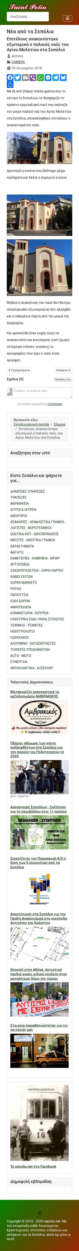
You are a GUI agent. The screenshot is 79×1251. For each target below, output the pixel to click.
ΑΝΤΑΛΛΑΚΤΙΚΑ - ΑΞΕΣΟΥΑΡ (31, 668)
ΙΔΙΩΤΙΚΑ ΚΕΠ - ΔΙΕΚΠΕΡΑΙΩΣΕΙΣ (34, 534)
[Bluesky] (63, 77)
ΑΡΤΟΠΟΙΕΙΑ (19, 564)
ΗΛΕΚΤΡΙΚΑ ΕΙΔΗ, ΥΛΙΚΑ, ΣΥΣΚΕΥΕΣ (37, 619)
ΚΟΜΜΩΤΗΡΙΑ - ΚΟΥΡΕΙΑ (29, 613)
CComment (55, 404)
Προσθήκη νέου (63, 379)
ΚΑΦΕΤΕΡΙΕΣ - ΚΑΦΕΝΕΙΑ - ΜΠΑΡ (35, 558)
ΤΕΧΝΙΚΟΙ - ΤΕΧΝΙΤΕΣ (26, 625)
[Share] (10, 84)
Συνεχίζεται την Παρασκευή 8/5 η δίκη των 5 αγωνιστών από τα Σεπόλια (38, 862)
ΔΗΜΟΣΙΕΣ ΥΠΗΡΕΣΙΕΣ (27, 491)
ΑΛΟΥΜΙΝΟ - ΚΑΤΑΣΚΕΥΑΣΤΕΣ (33, 643)
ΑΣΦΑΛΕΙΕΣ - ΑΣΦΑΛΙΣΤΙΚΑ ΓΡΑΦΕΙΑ (37, 522)
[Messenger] (48, 77)
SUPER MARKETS (23, 583)
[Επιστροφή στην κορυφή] (72, 1243)
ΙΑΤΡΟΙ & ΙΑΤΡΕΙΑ (23, 510)
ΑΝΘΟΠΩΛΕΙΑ (20, 607)
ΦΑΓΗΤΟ (16, 552)
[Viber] (32, 77)
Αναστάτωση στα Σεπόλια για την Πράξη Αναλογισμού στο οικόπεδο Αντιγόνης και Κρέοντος (38, 918)
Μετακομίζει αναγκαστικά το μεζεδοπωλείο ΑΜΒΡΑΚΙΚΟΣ (34, 694)
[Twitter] (17, 77)
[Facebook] (10, 77)
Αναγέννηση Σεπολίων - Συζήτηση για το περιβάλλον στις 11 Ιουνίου (38, 809)
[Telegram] (55, 77)
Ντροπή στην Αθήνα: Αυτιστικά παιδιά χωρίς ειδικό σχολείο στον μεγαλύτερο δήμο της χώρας (38, 973)
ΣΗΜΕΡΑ (18, 62)
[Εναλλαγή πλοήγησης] (67, 18)
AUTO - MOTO (20, 656)
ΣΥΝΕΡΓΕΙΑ (18, 662)
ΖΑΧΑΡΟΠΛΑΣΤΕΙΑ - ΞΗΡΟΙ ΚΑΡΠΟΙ (36, 571)
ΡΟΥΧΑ (15, 589)
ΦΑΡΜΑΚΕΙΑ (19, 503)
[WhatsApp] (40, 77)
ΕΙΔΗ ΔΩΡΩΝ (20, 601)
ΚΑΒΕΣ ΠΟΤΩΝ (21, 577)
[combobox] (28, 16)
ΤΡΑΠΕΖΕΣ (18, 497)
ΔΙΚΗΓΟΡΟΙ (18, 516)
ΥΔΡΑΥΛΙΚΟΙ (19, 638)
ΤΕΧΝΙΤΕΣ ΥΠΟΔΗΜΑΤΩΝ (30, 650)
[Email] (25, 77)
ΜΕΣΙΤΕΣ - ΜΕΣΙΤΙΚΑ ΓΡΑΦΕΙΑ (32, 540)
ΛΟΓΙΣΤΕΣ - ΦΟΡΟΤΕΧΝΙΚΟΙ (30, 528)
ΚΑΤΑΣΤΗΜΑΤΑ (22, 546)
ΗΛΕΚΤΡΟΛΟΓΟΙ (22, 631)
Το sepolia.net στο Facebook (33, 1166)
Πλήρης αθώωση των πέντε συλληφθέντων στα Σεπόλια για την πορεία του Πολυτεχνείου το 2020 (37, 749)
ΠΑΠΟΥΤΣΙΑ (19, 595)
